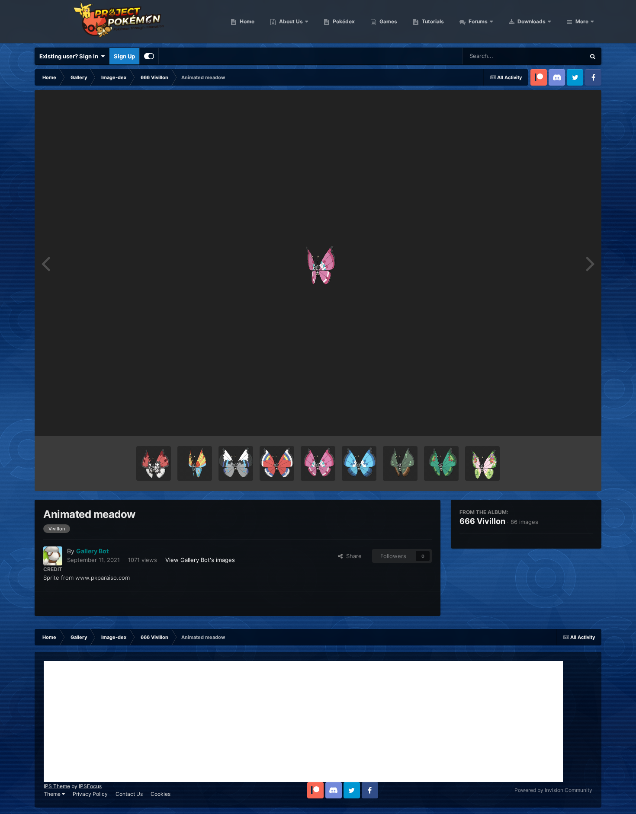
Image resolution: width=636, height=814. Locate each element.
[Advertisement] (303, 721)
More (582, 21)
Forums (477, 21)
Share (352, 555)
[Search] (593, 56)
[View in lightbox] (318, 262)
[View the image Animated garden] (441, 463)
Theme (53, 794)
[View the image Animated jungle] (400, 463)
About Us (290, 21)
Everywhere (558, 56)
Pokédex (343, 21)
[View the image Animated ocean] (194, 463)
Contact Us (129, 794)
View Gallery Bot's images (200, 559)
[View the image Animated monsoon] (235, 463)
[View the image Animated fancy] (482, 463)
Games (387, 21)
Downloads (531, 21)
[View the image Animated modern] (277, 463)
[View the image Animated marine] (359, 463)
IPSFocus (90, 786)
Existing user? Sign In (70, 56)
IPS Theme (57, 786)
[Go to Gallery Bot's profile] (52, 555)
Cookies (160, 794)
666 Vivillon (482, 521)
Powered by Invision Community (553, 790)
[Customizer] (149, 56)
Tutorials (432, 21)
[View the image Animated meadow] (318, 463)
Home (246, 21)
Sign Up (124, 56)
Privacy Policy (90, 794)
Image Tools (566, 420)
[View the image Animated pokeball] (153, 463)
